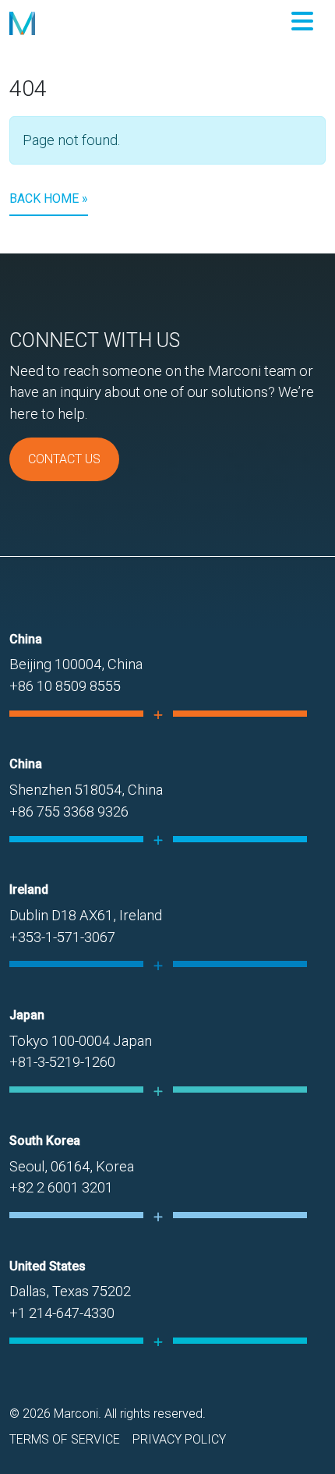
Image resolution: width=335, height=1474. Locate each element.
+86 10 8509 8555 (65, 686)
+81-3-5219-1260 (62, 1062)
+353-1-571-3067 (62, 937)
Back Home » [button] (48, 198)
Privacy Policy (179, 1439)
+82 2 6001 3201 (61, 1187)
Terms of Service (64, 1439)
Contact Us (64, 459)
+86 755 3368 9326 (69, 811)
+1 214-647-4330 (62, 1313)
